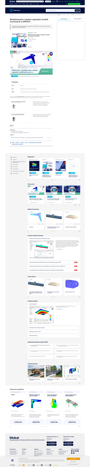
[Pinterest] (78, 451)
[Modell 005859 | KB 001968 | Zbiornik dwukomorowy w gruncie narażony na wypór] (36, 284)
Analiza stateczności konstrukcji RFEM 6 (52, 395)
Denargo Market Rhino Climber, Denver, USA (34, 380)
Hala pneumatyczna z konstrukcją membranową (53, 292)
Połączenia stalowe (13, 454)
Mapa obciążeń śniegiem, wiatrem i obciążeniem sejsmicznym (38, 455)
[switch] (33, 465)
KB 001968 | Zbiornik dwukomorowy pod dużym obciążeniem (53, 227)
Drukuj (64, 14)
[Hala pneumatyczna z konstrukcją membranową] (54, 284)
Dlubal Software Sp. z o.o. (52, 436)
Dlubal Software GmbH (68, 436)
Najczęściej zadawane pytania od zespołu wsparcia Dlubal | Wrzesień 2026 (74, 176)
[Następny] (79, 179)
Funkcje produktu (33, 301)
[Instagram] (74, 453)
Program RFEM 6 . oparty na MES (16, 131)
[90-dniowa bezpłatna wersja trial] (55, 1)
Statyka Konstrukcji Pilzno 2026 (33, 175)
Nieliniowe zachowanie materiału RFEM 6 (34, 395)
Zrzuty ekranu (32, 276)
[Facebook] (76, 451)
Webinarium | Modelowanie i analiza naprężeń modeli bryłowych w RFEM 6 (29, 76)
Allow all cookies (73, 458)
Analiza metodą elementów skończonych (17, 144)
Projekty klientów (15, 173)
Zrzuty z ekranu (15, 166)
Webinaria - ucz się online (24, 6)
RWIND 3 (23, 454)
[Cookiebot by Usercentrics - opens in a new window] (12, 465)
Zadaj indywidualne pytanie (38, 452)
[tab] (41, 426)
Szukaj (77, 10)
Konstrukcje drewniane (13, 453)
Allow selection (73, 461)
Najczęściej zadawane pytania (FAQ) (38, 342)
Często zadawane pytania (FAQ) (38, 451)
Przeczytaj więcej (59, 249)
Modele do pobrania (33, 209)
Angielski (13, 142)
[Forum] (72, 451)
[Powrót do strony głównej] (12, 1)
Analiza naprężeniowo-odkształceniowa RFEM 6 (35, 142)
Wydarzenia (15, 157)
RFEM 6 (26, 142)
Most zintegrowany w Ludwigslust (71, 379)
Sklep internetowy (61, 1)
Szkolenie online (49, 454)
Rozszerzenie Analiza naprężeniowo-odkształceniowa (20, 132)
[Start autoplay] (28, 180)
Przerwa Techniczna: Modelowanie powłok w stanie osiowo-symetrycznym (71, 199)
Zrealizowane (30, 32)
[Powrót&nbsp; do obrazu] (31, 212)
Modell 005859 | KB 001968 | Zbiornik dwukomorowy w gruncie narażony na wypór (35, 293)
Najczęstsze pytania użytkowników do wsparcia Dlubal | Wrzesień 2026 (47, 176)
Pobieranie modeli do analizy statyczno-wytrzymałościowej (18, 162)
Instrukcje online (61, 454)
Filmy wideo (15, 159)
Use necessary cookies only (73, 464)
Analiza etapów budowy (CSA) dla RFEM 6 (70, 395)
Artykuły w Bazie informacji (35, 235)
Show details (55, 465)
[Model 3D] (29, 212)
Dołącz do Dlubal (75, 449)
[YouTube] (74, 451)
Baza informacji (15, 164)
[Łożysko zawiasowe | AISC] (72, 284)
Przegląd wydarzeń (49, 453)
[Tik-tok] (72, 453)
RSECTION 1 (24, 453)
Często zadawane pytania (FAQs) (18, 171)
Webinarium (17, 142)
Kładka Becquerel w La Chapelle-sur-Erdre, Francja (53, 380)
